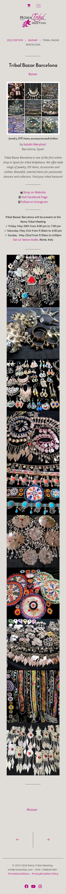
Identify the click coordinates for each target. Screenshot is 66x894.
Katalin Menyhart (35, 144)
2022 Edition (15, 40)
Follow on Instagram (34, 202)
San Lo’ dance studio (25, 239)
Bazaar (32, 40)
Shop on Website (34, 192)
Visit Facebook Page (34, 197)
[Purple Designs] (48, 840)
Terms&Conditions (19, 873)
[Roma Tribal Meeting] (33, 20)
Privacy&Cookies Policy (45, 873)
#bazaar (32, 810)
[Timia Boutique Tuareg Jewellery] (18, 840)
